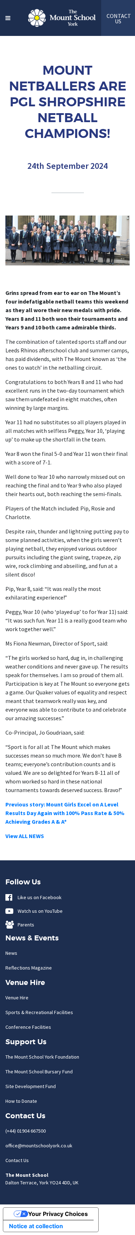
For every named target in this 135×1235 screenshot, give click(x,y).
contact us (118, 18)
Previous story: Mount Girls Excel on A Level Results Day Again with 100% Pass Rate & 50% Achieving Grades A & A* (65, 813)
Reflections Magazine (28, 968)
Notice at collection (36, 1226)
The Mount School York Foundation (42, 1057)
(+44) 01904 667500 (25, 1131)
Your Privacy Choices (58, 1213)
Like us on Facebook (38, 897)
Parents (24, 924)
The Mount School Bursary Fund (39, 1071)
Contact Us (17, 1160)
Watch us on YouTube (38, 911)
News (11, 953)
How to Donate (21, 1101)
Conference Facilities (28, 1027)
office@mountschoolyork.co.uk (38, 1145)
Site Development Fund (30, 1086)
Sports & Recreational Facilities (39, 1012)
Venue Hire (16, 997)
